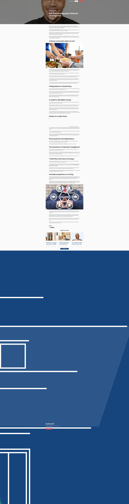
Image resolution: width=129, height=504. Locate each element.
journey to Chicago (74, 134)
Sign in (76, 1)
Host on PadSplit (71, 1)
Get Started (81, 1)
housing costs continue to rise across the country (71, 176)
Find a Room (53, 1)
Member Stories (51, 20)
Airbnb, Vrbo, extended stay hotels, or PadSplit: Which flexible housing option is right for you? (51, 244)
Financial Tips (79, 245)
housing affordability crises (58, 214)
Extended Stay (54, 245)
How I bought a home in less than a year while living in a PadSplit (77, 244)
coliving (66, 245)
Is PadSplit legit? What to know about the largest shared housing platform (64, 244)
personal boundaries (76, 91)
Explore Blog (64, 248)
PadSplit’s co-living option (58, 34)
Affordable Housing (49, 245)
